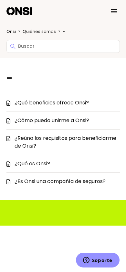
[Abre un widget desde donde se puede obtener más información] (98, 261)
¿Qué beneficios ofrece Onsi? (52, 102)
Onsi (11, 31)
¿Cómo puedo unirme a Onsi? (52, 120)
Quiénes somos (39, 31)
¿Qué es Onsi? (32, 163)
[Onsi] (19, 11)
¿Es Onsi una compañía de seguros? (60, 181)
